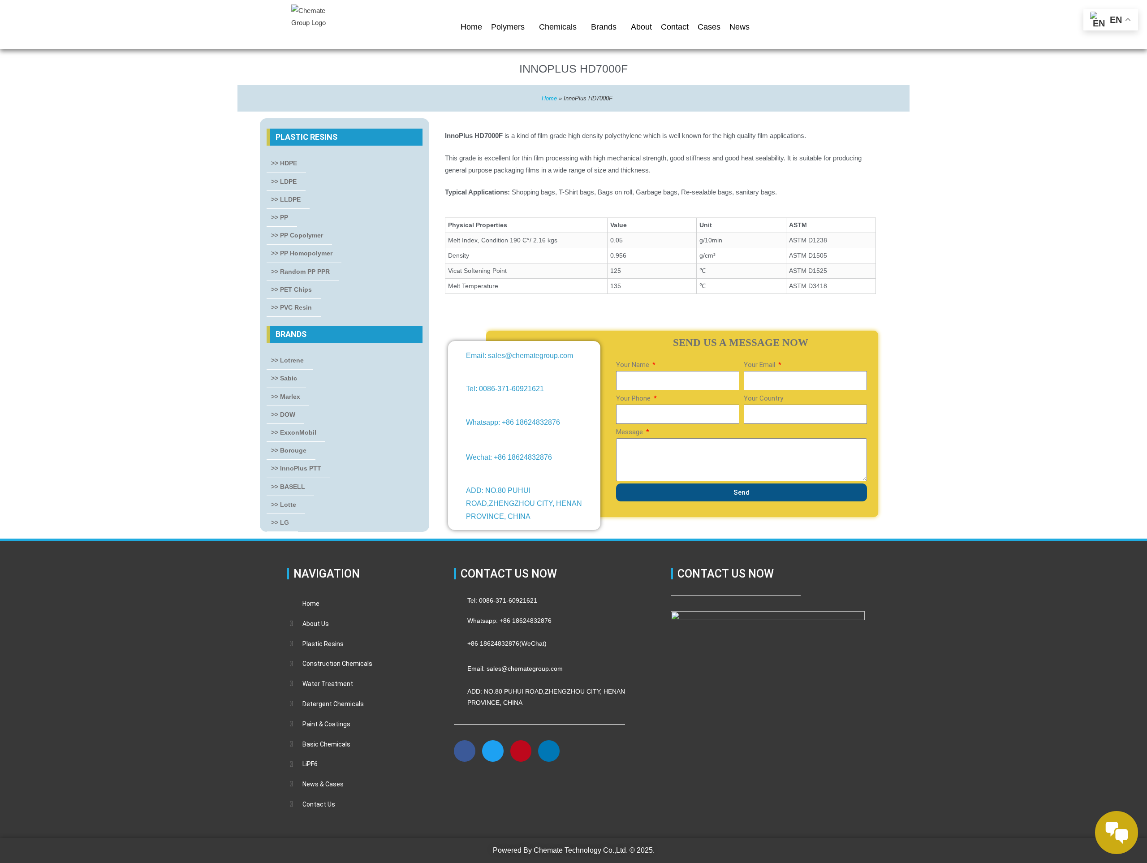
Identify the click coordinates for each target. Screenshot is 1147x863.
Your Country (763, 398)
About (641, 26)
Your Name (633, 365)
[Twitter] (493, 751)
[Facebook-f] (464, 751)
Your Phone (634, 398)
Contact (675, 26)
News (739, 26)
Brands (604, 26)
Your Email (760, 365)
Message (630, 432)
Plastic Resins (306, 137)
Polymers (508, 26)
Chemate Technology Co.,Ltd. (581, 850)
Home (471, 26)
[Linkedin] (549, 751)
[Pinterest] (521, 751)
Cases (709, 26)
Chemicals (558, 26)
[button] (465, 782)
